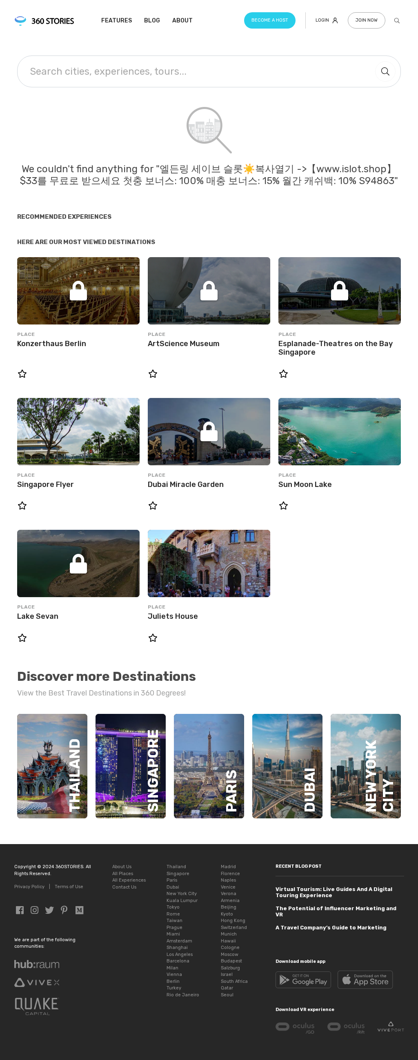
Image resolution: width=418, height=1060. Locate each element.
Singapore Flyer (45, 484)
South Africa (234, 981)
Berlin (173, 981)
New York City (182, 893)
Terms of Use (69, 886)
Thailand (176, 866)
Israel (227, 974)
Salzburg (230, 968)
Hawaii (228, 941)
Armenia (230, 900)
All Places (122, 873)
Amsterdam (179, 941)
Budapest (231, 961)
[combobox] (194, 71)
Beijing (228, 907)
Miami (173, 934)
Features (116, 20)
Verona (228, 893)
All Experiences (129, 880)
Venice (228, 887)
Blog (152, 20)
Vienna (174, 974)
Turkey (174, 988)
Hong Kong (233, 920)
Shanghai (177, 947)
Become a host (269, 20)
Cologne (230, 947)
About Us (121, 866)
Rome (173, 914)
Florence (230, 873)
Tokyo (173, 907)
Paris (172, 880)
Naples (228, 880)
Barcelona (178, 961)
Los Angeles (180, 954)
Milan (172, 968)
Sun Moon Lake (305, 484)
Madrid (228, 866)
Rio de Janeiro (183, 995)
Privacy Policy (29, 886)
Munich (229, 934)
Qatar (227, 988)
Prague (174, 927)
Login (322, 20)
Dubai (173, 887)
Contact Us (124, 887)
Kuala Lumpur (182, 900)
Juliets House (173, 616)
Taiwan (174, 920)
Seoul (227, 995)
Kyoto (227, 914)
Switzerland (234, 927)
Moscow (229, 954)
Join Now (367, 20)
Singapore (178, 873)
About (182, 20)
